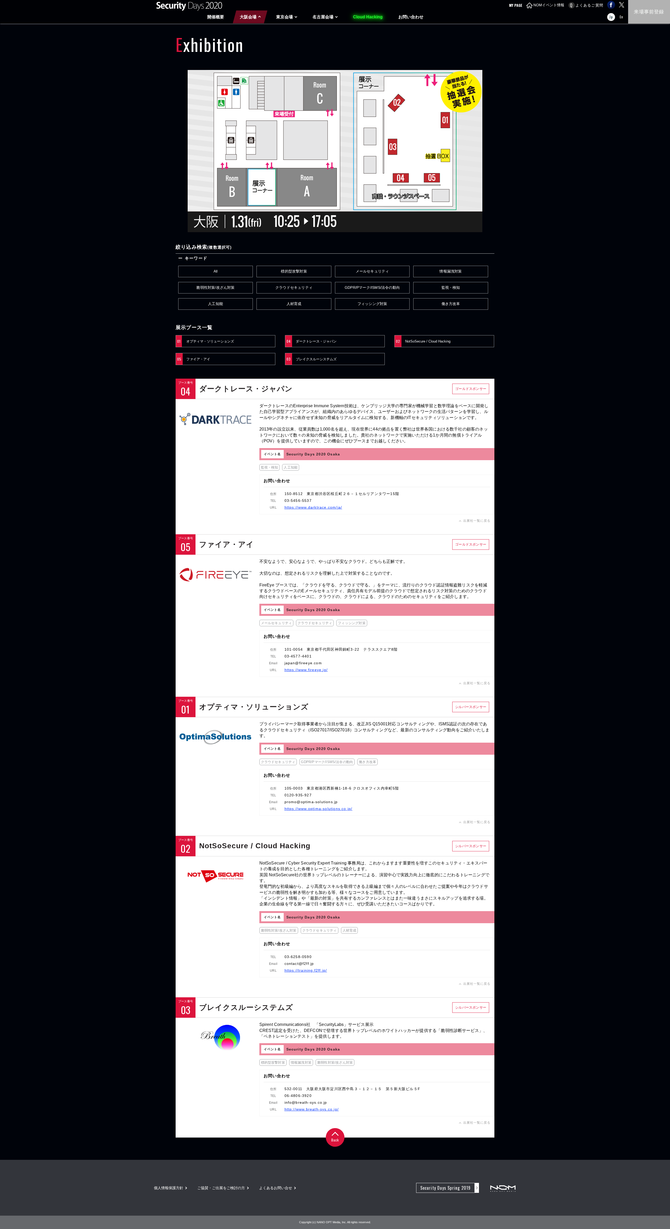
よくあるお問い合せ (275, 1188)
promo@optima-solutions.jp (311, 802)
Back (335, 1140)
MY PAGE (515, 5)
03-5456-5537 (298, 500)
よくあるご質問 (589, 5)
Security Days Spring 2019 (445, 1188)
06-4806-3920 (298, 1096)
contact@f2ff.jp (299, 963)
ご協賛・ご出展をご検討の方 (221, 1188)
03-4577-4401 (298, 656)
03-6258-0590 (298, 957)
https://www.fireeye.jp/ (306, 670)
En (621, 16)
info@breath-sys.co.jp (305, 1102)
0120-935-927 (298, 795)
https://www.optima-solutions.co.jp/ (318, 809)
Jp (611, 16)
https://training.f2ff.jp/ (305, 970)
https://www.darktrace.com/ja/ (313, 507)
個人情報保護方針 (168, 1188)
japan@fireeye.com (303, 663)
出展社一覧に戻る (476, 521)
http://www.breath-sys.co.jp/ (311, 1109)
